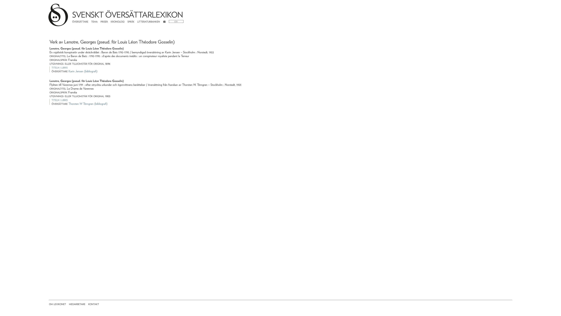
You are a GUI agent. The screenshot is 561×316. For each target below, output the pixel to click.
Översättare (80, 21)
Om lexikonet (57, 304)
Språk (130, 21)
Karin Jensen (76, 71)
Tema (94, 21)
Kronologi (117, 21)
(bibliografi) (90, 71)
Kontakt (93, 304)
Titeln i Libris (60, 67)
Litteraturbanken (148, 21)
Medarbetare (77, 304)
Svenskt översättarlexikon (127, 14)
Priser (104, 21)
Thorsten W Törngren (81, 103)
